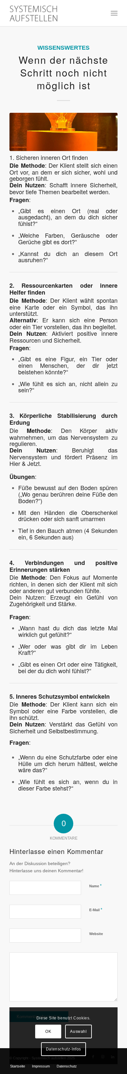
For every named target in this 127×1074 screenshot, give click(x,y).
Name (95, 885)
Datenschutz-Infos (63, 1049)
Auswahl (78, 1031)
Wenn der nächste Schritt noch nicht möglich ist (63, 72)
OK (48, 1031)
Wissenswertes (63, 47)
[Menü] (114, 13)
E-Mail (95, 909)
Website (96, 934)
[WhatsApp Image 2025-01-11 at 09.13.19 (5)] (63, 132)
